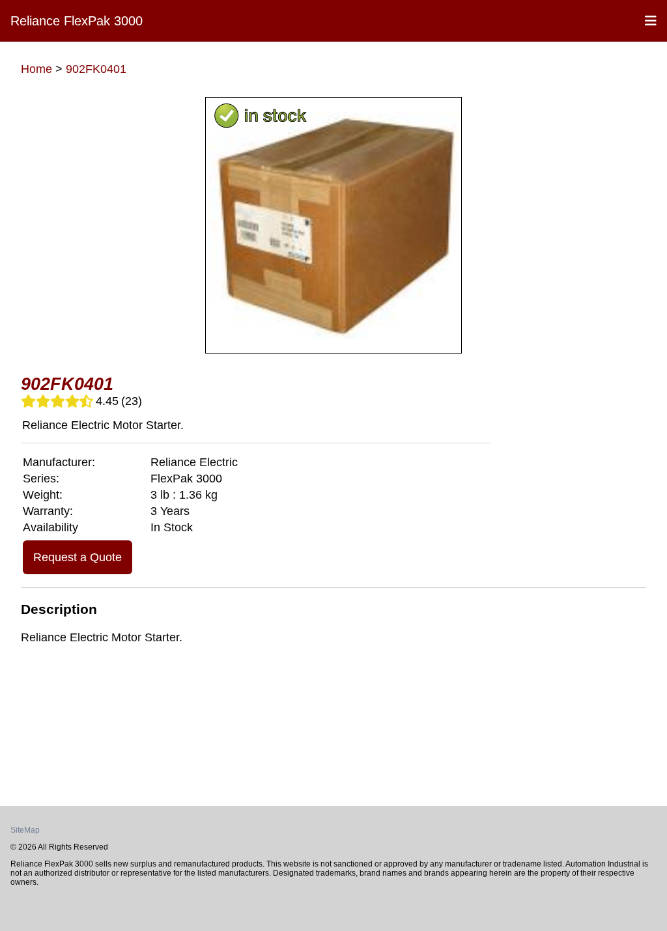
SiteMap (25, 830)
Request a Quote (77, 557)
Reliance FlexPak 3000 (76, 21)
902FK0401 (96, 69)
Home (36, 69)
